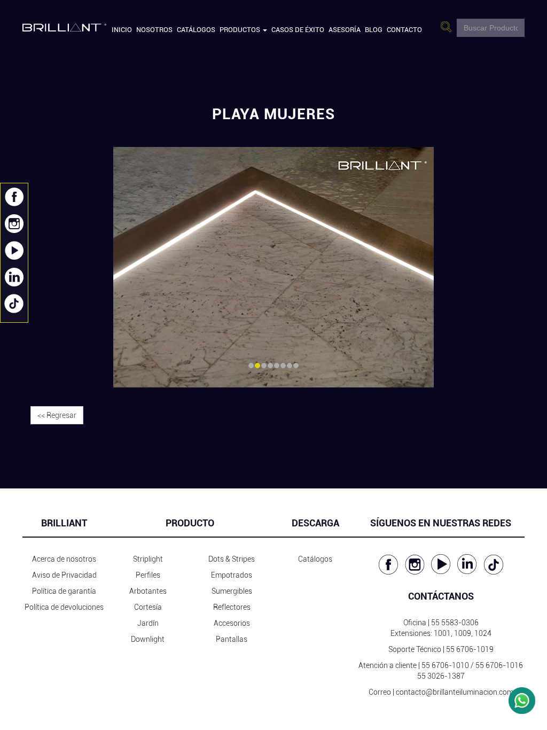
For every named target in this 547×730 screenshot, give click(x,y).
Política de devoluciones (64, 607)
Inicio (122, 30)
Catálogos (196, 30)
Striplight (148, 559)
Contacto (404, 30)
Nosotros (154, 30)
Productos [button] (241, 30)
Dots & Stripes (231, 559)
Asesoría (345, 30)
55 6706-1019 (470, 649)
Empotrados (231, 575)
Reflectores (232, 607)
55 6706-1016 (499, 665)
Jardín (148, 623)
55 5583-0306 (455, 622)
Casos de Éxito (297, 30)
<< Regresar (56, 415)
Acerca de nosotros (64, 559)
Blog (373, 30)
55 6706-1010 (445, 665)
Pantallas (231, 639)
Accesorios (232, 623)
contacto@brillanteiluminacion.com (454, 692)
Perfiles (148, 575)
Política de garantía (64, 591)
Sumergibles (232, 591)
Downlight (148, 639)
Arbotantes (148, 591)
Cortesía (148, 607)
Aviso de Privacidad (64, 575)
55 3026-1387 (441, 676)
